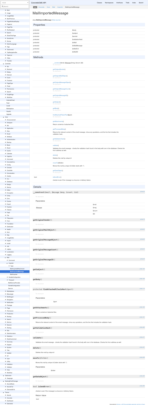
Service (10, 288)
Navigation (10, 300)
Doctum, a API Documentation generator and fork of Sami (131, 404)
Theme (7, 392)
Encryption (10, 193)
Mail (8, 257)
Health (9, 229)
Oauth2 (8, 111)
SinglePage (10, 94)
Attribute (9, 137)
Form (8, 221)
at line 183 (142, 307)
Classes (99, 3)
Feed (7, 103)
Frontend (9, 80)
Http (8, 235)
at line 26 (142, 191)
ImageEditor (10, 238)
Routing (9, 316)
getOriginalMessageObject (61, 82)
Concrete (9, 398)
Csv (8, 179)
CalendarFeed (10, 100)
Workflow (9, 97)
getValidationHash (58, 139)
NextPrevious (11, 19)
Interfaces (119, 3)
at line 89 (142, 239)
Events (9, 201)
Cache (9, 151)
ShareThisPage (11, 35)
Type (11, 266)
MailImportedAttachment (17, 269)
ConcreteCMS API (38, 2)
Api (8, 66)
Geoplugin (10, 378)
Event (8, 78)
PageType (10, 83)
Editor (8, 190)
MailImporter (13, 274)
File (8, 215)
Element (9, 75)
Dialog (8, 72)
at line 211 (142, 337)
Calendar (9, 153)
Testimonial (10, 49)
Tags (8, 47)
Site (8, 330)
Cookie (9, 176)
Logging (9, 255)
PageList (9, 24)
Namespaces (109, 3)
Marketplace (10, 108)
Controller (8, 64)
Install (8, 106)
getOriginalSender (58, 69)
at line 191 (142, 317)
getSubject (56, 102)
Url (7, 356)
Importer (11, 263)
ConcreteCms (11, 162)
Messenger (10, 294)
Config (9, 165)
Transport (11, 280)
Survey (9, 41)
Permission (10, 311)
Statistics (9, 336)
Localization (10, 252)
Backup (9, 142)
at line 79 (142, 219)
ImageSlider (10, 16)
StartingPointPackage (11, 381)
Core (6, 117)
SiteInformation (11, 333)
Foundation (10, 224)
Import (9, 241)
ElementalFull (11, 389)
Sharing (9, 328)
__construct (56, 63)
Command (10, 159)
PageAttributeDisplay (13, 21)
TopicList (9, 55)
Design (9, 184)
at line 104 (142, 269)
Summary (9, 342)
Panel (8, 86)
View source (56, 20)
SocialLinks (10, 38)
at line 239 (142, 357)
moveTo (55, 163)
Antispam (9, 123)
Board (8, 148)
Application (10, 128)
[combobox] (15, 6)
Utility (8, 361)
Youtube (9, 61)
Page (8, 308)
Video (8, 58)
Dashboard (10, 401)
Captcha (9, 156)
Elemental (10, 403)
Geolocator (10, 226)
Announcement (11, 120)
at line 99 (142, 259)
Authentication (11, 139)
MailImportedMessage (17, 271)
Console (9, 167)
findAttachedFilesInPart (60, 115)
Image (8, 13)
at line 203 (142, 327)
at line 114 (142, 288)
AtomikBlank (10, 384)
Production (10, 314)
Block (8, 145)
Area (8, 131)
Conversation (10, 173)
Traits (127, 3)
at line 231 (142, 347)
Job (8, 246)
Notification (10, 302)
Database (9, 182)
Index (134, 3)
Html (8, 10)
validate (55, 145)
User (8, 359)
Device (9, 187)
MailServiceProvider (14, 283)
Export (9, 204)
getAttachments (58, 121)
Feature (9, 210)
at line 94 (142, 249)
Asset (8, 134)
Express (9, 207)
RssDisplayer (11, 30)
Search (9, 33)
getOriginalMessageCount (61, 89)
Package (9, 305)
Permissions (10, 89)
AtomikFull (10, 387)
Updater (9, 353)
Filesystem (10, 218)
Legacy (9, 249)
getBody (55, 108)
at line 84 (142, 229)
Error (8, 198)
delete (55, 155)
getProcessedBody (59, 129)
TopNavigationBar (12, 52)
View (8, 370)
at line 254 (142, 386)
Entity (8, 196)
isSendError (56, 177)
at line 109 (142, 278)
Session (9, 325)
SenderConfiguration (14, 277)
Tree (8, 350)
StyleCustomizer (12, 339)
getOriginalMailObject (60, 76)
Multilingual (10, 297)
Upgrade (8, 114)
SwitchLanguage (11, 44)
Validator (9, 367)
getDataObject (57, 170)
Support (9, 344)
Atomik (9, 395)
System (9, 347)
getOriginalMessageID (60, 95)
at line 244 (142, 376)
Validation (9, 364)
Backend (9, 69)
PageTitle (9, 27)
